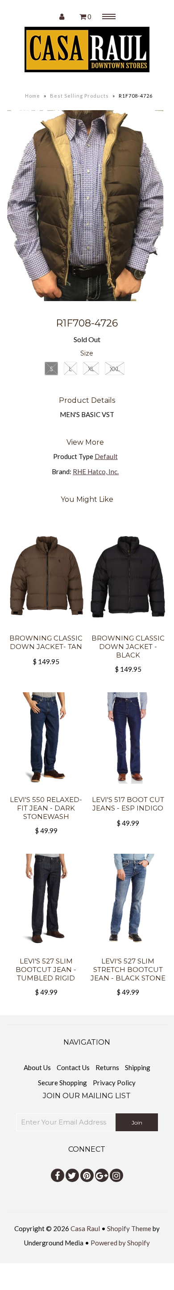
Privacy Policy (114, 1083)
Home (32, 96)
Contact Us (73, 1067)
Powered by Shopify (120, 1243)
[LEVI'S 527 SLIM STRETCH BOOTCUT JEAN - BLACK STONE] (128, 951)
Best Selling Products (79, 96)
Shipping (137, 1067)
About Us (37, 1067)
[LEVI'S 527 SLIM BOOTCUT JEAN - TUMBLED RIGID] (46, 951)
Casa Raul (85, 1228)
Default (106, 456)
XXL (115, 368)
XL (91, 368)
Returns (107, 1067)
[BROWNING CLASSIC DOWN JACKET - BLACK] (128, 628)
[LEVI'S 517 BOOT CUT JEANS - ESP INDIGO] (128, 790)
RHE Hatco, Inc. (96, 471)
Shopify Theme (129, 1228)
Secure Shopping (62, 1083)
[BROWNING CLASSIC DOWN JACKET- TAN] (46, 628)
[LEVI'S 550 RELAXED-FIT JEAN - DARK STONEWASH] (46, 790)
